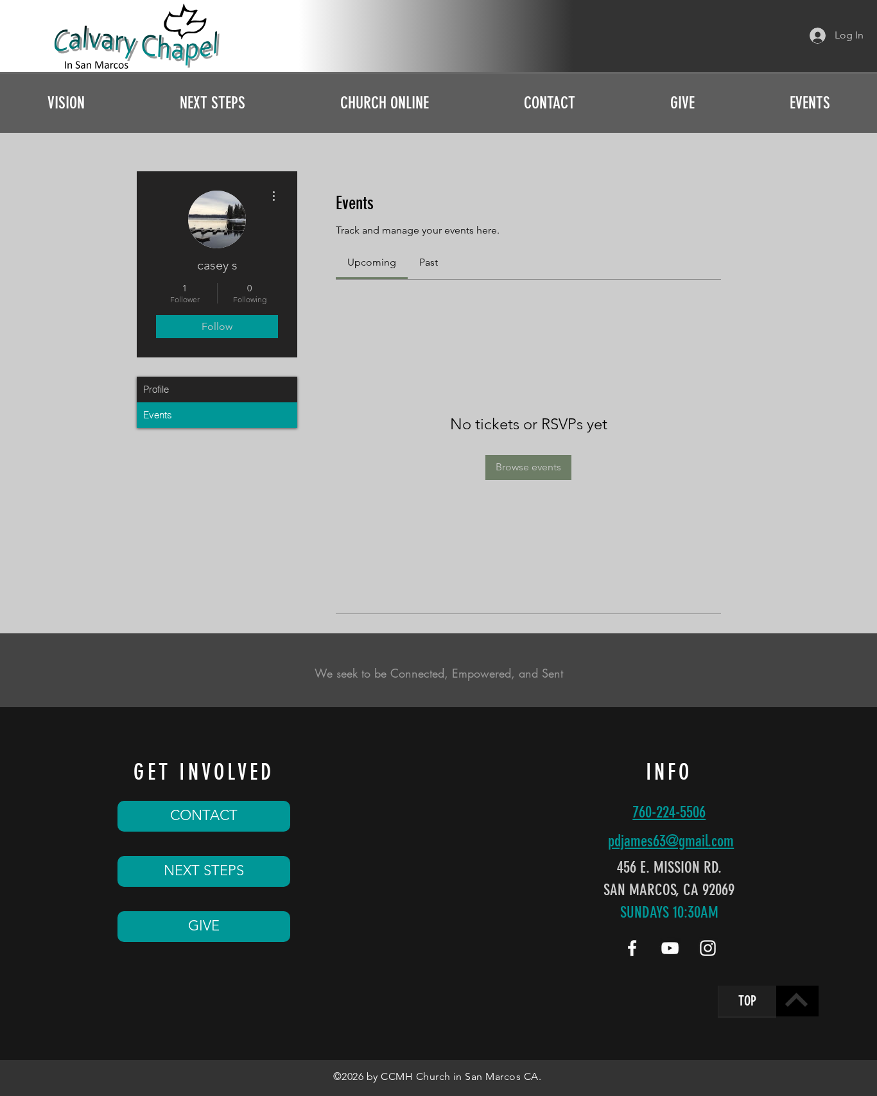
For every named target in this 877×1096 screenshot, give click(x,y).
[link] (371, 262)
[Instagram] (707, 948)
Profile (156, 389)
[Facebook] (632, 948)
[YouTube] (670, 948)
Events (157, 415)
